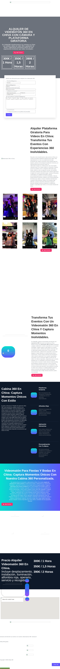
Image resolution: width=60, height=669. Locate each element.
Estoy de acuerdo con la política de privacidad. (19, 111)
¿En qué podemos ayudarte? (15, 96)
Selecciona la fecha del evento (13, 88)
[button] (56, 664)
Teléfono (11, 85)
